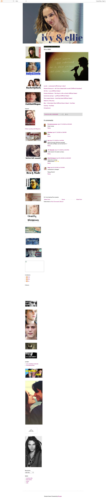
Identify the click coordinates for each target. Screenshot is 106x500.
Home (63, 199)
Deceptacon (47, 108)
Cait (29, 277)
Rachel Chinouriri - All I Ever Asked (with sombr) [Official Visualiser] (63, 88)
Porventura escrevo (52, 124)
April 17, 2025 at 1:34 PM (59, 132)
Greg (49, 167)
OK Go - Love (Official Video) (52, 91)
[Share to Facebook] (66, 114)
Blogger (60, 496)
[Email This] (61, 114)
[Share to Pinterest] (67, 114)
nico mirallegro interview (32, 363)
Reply (49, 128)
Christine (50, 132)
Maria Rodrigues (52, 158)
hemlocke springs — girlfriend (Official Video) (56, 95)
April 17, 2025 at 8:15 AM (65, 124)
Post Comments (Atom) (57, 201)
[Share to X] (64, 114)
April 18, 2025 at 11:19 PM (58, 167)
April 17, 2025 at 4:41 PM (57, 140)
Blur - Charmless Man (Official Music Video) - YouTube (59, 103)
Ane (49, 140)
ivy (28, 281)
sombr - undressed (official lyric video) (54, 86)
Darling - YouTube (49, 105)
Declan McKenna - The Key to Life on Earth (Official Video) (60, 93)
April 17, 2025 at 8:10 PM (62, 149)
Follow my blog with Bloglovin (32, 128)
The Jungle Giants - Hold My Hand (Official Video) (58, 98)
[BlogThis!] (63, 114)
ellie (29, 279)
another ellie (29, 478)
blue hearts (29, 479)
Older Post (79, 199)
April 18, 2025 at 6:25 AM (63, 158)
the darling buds (30, 365)
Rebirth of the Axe (49, 100)
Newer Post (47, 199)
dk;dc (27, 481)
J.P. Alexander (51, 149)
